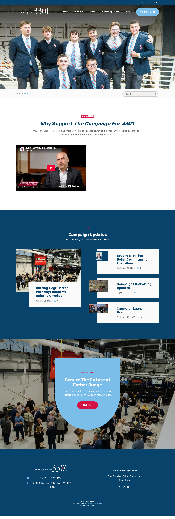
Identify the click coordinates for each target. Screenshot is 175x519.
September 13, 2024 (126, 268)
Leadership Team (110, 11)
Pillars (92, 11)
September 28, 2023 (126, 317)
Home (64, 11)
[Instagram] (149, 2)
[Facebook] (142, 2)
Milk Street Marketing (93, 503)
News (127, 11)
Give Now (87, 405)
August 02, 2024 (124, 292)
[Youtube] (156, 2)
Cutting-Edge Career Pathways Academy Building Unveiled (52, 291)
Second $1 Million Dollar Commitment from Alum (132, 259)
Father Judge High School (124, 471)
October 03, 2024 (44, 301)
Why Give (78, 11)
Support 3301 (147, 12)
